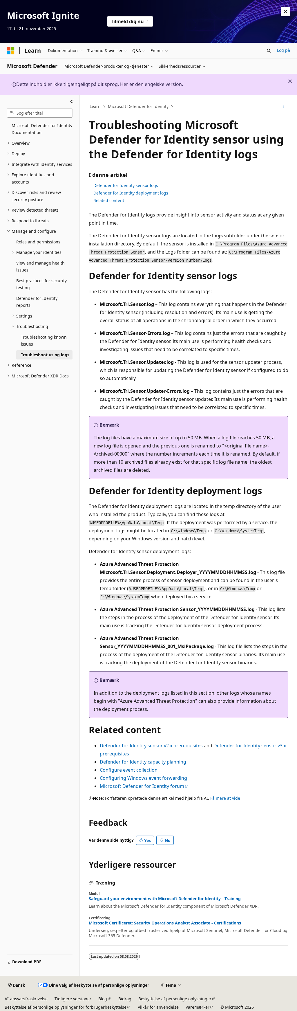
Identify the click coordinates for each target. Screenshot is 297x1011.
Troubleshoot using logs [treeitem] (45, 354)
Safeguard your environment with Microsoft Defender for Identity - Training (165, 898)
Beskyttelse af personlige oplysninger (174, 998)
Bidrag (124, 998)
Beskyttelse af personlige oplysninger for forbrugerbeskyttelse (65, 1007)
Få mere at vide (225, 798)
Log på (283, 50)
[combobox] (40, 113)
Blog (102, 998)
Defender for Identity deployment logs (130, 193)
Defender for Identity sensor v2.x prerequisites (151, 745)
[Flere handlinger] (283, 106)
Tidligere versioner (73, 998)
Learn (95, 106)
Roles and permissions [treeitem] (38, 242)
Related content (108, 200)
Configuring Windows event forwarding (143, 778)
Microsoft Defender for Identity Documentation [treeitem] (42, 129)
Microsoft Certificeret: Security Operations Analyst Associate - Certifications (165, 923)
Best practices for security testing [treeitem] (41, 284)
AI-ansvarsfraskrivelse (26, 998)
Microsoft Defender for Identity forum (142, 786)
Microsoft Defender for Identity (138, 106)
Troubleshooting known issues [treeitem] (44, 340)
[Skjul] (72, 101)
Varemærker (197, 1007)
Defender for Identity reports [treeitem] (36, 302)
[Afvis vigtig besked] (285, 11)
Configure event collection (128, 770)
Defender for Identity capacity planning (143, 762)
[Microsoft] (11, 50)
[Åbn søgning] (269, 50)
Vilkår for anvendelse (158, 1007)
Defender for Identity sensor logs (125, 185)
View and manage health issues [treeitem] (40, 266)
